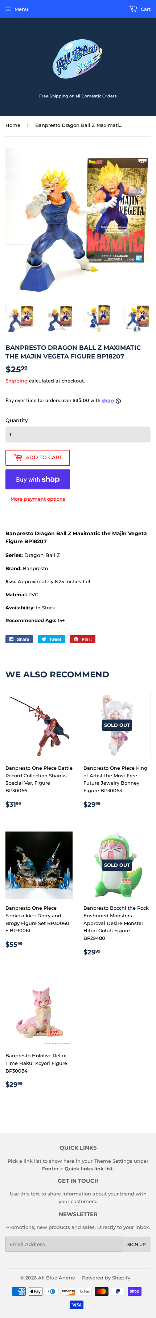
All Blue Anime (56, 1278)
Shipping (16, 381)
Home (12, 125)
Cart (145, 9)
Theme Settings (113, 1161)
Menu (21, 9)
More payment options (38, 499)
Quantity (16, 420)
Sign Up (136, 1244)
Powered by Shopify (106, 1278)
